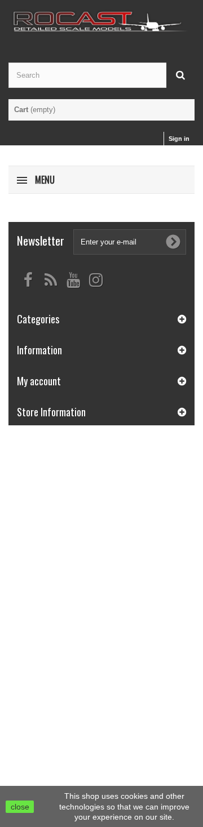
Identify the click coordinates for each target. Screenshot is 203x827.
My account (39, 381)
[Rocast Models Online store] (101, 21)
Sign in (179, 138)
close (20, 806)
